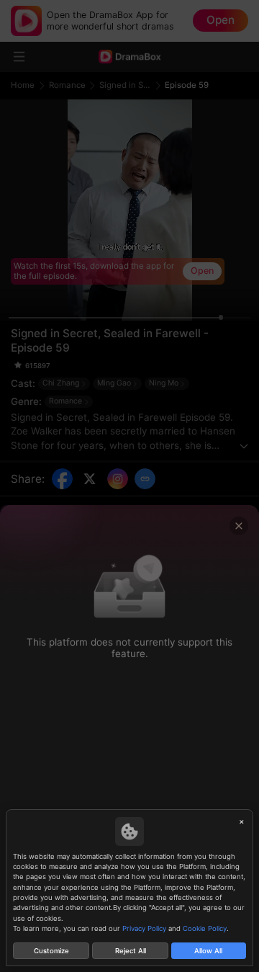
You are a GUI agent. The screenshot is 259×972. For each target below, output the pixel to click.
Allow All (208, 951)
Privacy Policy (144, 928)
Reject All (130, 951)
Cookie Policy (205, 928)
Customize (51, 951)
